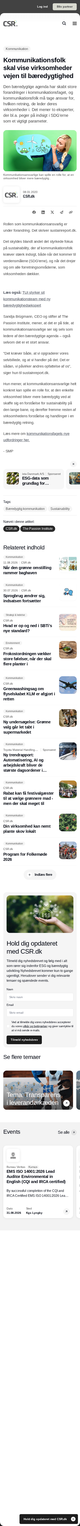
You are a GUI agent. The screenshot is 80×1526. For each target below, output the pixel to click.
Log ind (42, 6)
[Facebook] (34, 212)
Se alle (63, 1132)
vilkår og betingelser (35, 1026)
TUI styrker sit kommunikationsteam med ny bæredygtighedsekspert (26, 298)
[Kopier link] (71, 212)
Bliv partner (65, 6)
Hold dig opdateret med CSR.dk (46, 1519)
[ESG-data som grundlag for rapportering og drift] (33, 479)
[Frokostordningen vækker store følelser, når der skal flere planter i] (40, 654)
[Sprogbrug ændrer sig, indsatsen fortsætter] (40, 593)
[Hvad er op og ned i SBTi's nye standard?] (40, 623)
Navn (10, 989)
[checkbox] (8, 1026)
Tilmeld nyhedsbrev (24, 1039)
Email (10, 1004)
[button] (73, 464)
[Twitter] (52, 212)
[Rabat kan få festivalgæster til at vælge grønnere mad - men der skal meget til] (40, 793)
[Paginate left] (6, 1090)
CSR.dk (29, 196)
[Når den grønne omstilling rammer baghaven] (40, 565)
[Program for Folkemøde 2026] (40, 852)
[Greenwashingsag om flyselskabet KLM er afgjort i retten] (40, 689)
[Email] (61, 212)
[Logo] (10, 23)
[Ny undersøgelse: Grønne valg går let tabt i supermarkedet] (40, 722)
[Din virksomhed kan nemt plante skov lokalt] (40, 824)
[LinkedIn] (43, 212)
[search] (64, 23)
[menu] (75, 23)
